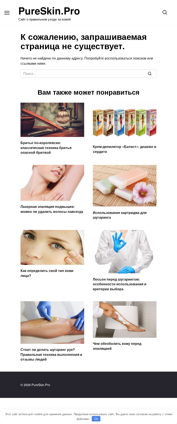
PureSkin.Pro (49, 10)
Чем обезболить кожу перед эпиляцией (117, 346)
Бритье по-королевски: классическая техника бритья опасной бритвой (46, 147)
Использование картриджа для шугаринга (120, 215)
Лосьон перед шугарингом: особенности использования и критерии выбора (119, 284)
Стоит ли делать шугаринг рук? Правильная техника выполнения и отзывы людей (51, 354)
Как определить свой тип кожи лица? (47, 273)
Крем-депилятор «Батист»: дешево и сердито (124, 149)
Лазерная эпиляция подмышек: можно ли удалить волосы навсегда (52, 209)
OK (96, 419)
